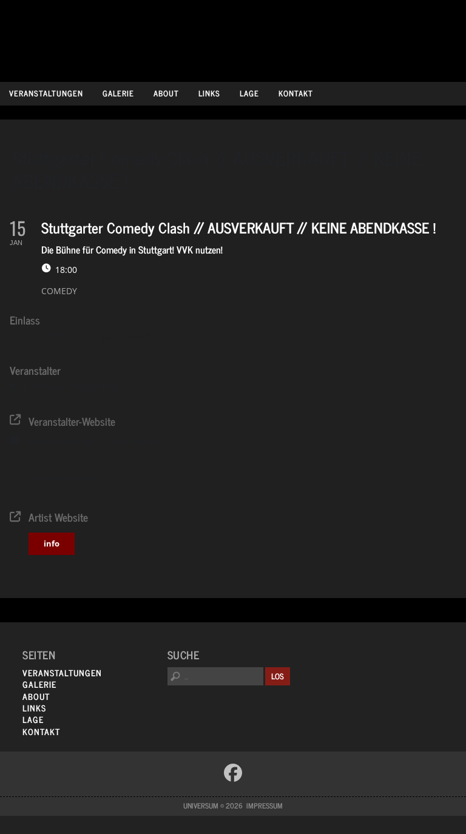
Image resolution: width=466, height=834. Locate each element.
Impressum (264, 805)
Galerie (118, 93)
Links (209, 93)
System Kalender (60, 441)
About (166, 93)
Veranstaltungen (46, 93)
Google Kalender (132, 441)
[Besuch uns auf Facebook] (233, 773)
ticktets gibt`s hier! (63, 477)
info (51, 543)
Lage (249, 93)
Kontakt (296, 93)
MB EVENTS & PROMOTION (63, 386)
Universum (233, 38)
